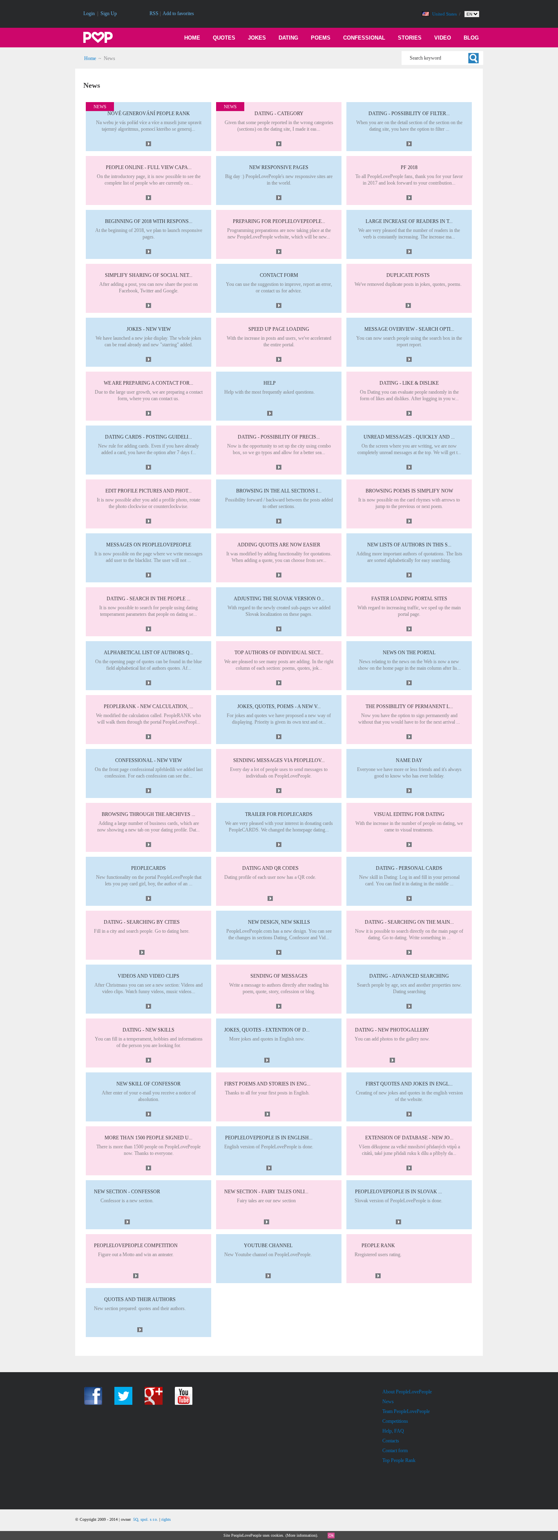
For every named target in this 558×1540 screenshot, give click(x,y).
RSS (154, 13)
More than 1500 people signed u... (148, 1138)
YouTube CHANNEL (268, 1245)
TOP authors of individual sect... (279, 652)
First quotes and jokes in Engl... (409, 1084)
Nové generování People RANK (148, 113)
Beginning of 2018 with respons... (148, 221)
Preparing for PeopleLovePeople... (279, 221)
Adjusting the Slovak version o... (279, 599)
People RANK (378, 1245)
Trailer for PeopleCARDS (278, 814)
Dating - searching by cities (142, 922)
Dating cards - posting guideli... (148, 437)
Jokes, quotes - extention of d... (267, 1030)
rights (166, 1519)
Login (89, 13)
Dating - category (279, 113)
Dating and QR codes (270, 868)
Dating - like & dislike (409, 383)
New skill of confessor (148, 1084)
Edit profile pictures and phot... (148, 491)
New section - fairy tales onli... (266, 1192)
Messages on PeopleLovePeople (148, 545)
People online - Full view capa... (149, 167)
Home (192, 38)
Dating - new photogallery (392, 1030)
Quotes (224, 38)
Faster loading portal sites (409, 599)
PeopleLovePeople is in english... (268, 1138)
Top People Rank (398, 1460)
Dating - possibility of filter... (409, 113)
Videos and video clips (148, 976)
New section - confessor (127, 1192)
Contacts (390, 1441)
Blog (471, 38)
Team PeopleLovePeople (406, 1411)
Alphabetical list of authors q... (148, 652)
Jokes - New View (149, 329)
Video (442, 38)
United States (445, 13)
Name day (409, 760)
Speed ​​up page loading (278, 329)
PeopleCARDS (148, 868)
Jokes (257, 38)
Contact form (279, 275)
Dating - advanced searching (409, 976)
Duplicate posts (408, 275)
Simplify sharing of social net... (148, 275)
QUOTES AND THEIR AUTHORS (140, 1299)
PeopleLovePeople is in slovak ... (398, 1192)
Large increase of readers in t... (409, 221)
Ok (331, 1535)
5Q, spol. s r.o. (145, 1519)
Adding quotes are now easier (278, 545)
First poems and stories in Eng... (267, 1084)
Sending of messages (279, 976)
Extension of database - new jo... (409, 1138)
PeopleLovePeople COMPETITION (136, 1245)
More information (301, 1535)
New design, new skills (279, 922)
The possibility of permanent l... (409, 706)
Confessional (364, 38)
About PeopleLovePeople (407, 1392)
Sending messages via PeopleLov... (279, 760)
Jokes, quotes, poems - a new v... (279, 706)
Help (269, 383)
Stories (410, 38)
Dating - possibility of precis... (279, 437)
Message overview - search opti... (409, 329)
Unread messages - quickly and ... (409, 437)
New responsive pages (278, 167)
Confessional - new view (148, 760)
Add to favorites (178, 13)
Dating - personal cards (409, 868)
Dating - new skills (148, 1030)
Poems (320, 38)
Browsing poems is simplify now (409, 491)
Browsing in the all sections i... (278, 491)
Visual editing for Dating (409, 814)
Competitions (395, 1421)
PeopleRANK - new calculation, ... (148, 706)
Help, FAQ (393, 1431)
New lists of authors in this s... (409, 545)
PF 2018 (409, 167)
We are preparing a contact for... (148, 383)
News (388, 1401)
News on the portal (409, 652)
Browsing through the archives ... (148, 814)
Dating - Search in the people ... (148, 599)
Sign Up (108, 13)
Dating (288, 38)
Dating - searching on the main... (409, 922)
